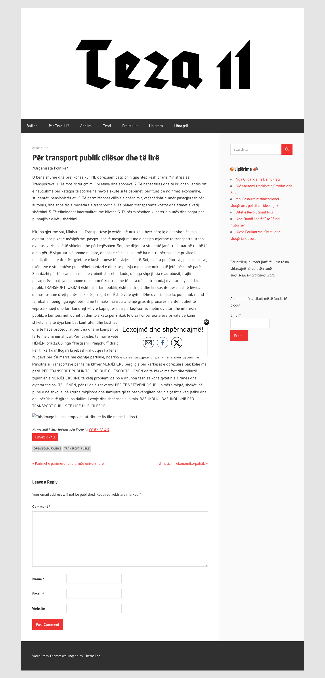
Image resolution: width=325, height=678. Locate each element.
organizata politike (47, 448)
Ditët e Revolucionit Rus (254, 212)
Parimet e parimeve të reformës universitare (69, 463)
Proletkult (130, 125)
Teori (107, 125)
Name (38, 579)
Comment (41, 506)
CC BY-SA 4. (98, 429)
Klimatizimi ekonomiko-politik (181, 463)
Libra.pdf (181, 125)
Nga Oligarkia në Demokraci (258, 179)
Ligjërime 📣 (246, 169)
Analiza (86, 125)
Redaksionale (45, 437)
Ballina (32, 125)
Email (38, 593)
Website (38, 608)
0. (108, 429)
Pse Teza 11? (59, 125)
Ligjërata (156, 125)
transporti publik (77, 448)
